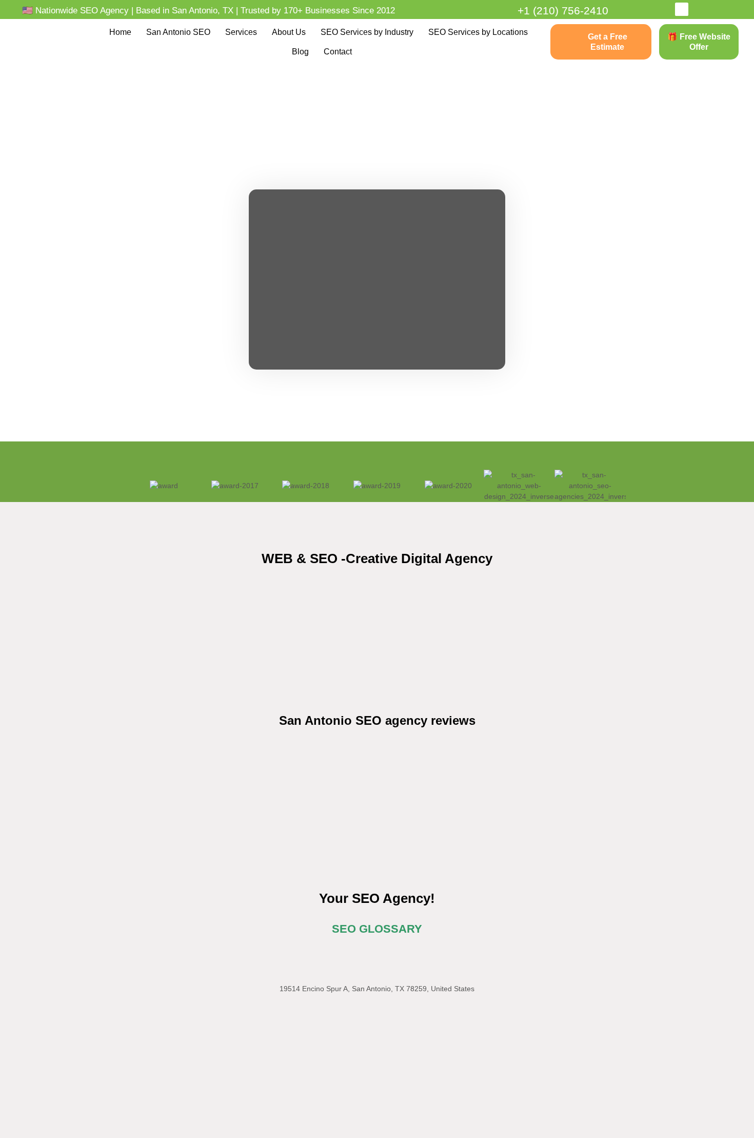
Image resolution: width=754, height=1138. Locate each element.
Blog (300, 51)
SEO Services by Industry (367, 32)
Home (120, 32)
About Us (289, 32)
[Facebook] (681, 9)
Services (241, 32)
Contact (338, 51)
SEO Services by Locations (478, 32)
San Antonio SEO (178, 32)
